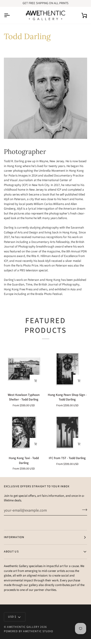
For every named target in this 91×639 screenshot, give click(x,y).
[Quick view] (36, 381)
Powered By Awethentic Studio (28, 631)
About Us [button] (11, 552)
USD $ (12, 617)
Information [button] (14, 537)
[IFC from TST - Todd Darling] (67, 432)
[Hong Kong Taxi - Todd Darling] (24, 432)
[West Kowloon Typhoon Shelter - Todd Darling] (24, 369)
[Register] (83, 510)
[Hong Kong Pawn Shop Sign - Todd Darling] (67, 369)
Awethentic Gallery (23, 627)
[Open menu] (11, 15)
